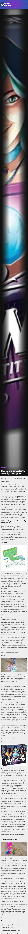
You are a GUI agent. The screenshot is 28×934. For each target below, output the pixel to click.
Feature (4, 467)
